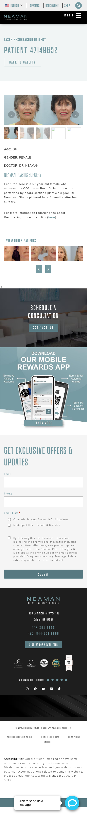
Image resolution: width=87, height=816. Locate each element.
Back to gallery (22, 62)
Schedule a (43, 311)
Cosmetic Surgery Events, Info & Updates (40, 519)
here (51, 217)
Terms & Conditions (50, 736)
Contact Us (43, 327)
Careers (48, 742)
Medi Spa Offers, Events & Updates (36, 525)
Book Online (52, 6)
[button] (75, 114)
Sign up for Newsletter (43, 644)
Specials (35, 6)
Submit (43, 574)
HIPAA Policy (74, 736)
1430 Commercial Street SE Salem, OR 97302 (43, 616)
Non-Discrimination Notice (19, 736)
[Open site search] (78, 5)
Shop (67, 6)
